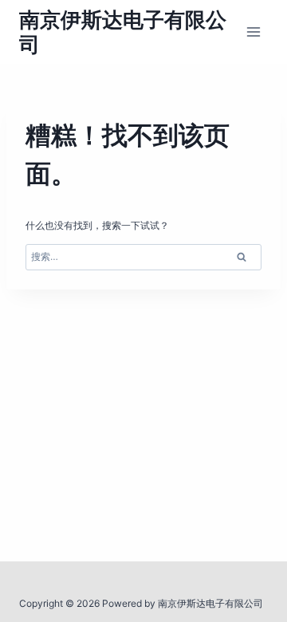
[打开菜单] (253, 31)
